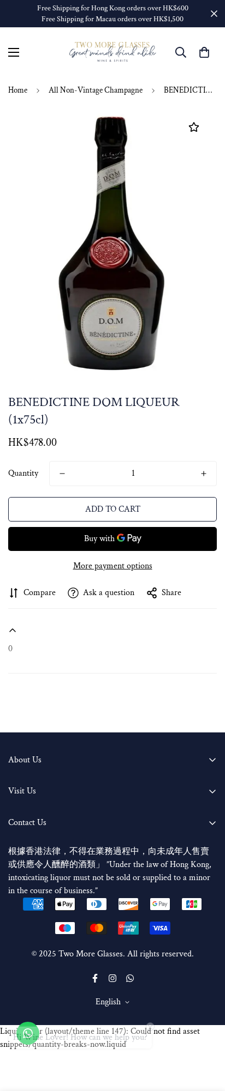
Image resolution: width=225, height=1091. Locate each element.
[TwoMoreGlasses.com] (112, 52)
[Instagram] (112, 978)
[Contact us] (27, 1033)
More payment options (112, 566)
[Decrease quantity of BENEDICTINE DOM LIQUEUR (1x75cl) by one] (62, 474)
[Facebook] (95, 978)
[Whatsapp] (130, 978)
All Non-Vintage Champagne (96, 90)
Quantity (23, 473)
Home (17, 90)
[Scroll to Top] (205, 1033)
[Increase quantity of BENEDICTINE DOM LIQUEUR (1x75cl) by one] (203, 474)
